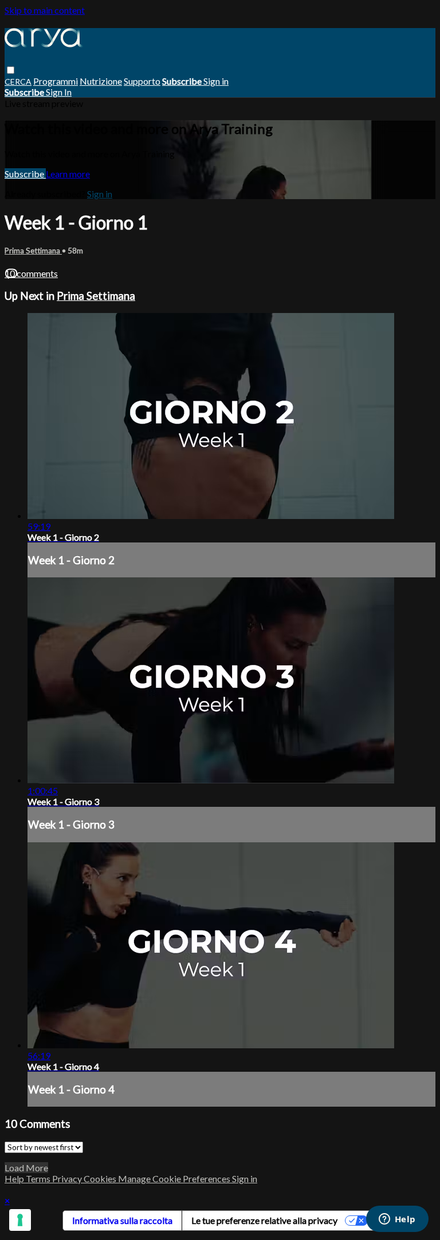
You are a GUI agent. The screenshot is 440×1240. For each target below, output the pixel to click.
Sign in (216, 81)
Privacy (68, 1178)
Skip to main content (45, 10)
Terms (39, 1178)
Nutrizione (101, 81)
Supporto (142, 81)
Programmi (55, 81)
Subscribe (25, 173)
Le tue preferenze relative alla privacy (264, 1220)
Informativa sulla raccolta (122, 1220)
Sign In (59, 91)
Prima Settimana (33, 250)
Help (15, 1178)
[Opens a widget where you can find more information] (397, 1220)
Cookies (101, 1178)
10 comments (31, 273)
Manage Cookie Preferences (175, 1178)
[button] (10, 70)
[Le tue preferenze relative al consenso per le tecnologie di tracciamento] (20, 1220)
